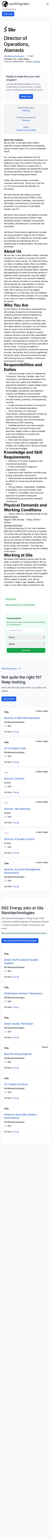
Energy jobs (11, 599)
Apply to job (26, 96)
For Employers (9, 9)
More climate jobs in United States (20, 605)
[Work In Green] (15, 4)
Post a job (8, 14)
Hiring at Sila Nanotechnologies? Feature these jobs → (24, 933)
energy (37, 62)
